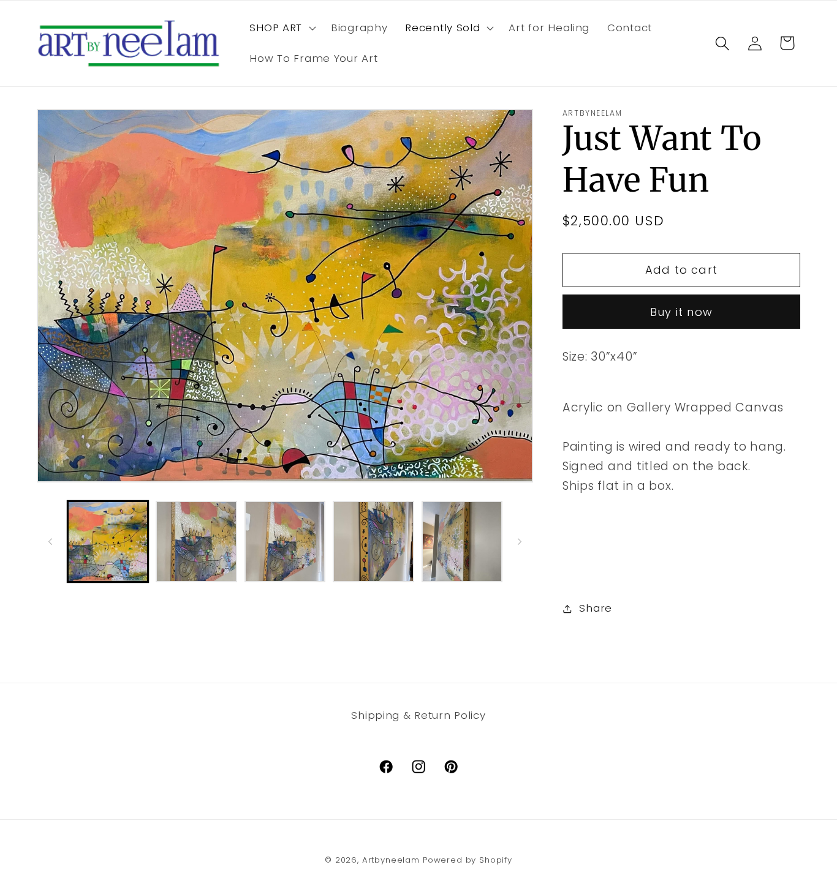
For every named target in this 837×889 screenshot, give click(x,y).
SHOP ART (275, 27)
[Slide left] (50, 541)
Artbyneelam (391, 860)
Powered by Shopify (467, 860)
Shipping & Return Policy (418, 715)
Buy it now (681, 312)
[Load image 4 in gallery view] (373, 541)
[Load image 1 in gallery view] (107, 541)
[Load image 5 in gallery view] (462, 541)
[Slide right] (519, 541)
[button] (281, 28)
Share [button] (595, 608)
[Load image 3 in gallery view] (284, 541)
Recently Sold (442, 27)
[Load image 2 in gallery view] (196, 541)
